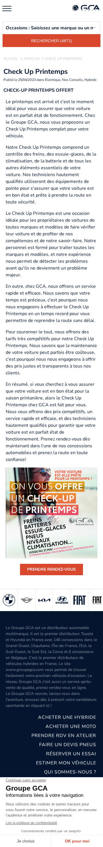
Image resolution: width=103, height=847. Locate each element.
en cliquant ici (37, 705)
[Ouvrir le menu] (6, 8)
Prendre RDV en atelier (63, 735)
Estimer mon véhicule (66, 763)
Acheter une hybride (67, 717)
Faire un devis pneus (67, 745)
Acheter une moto (70, 726)
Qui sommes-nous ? (70, 772)
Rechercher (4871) (51, 40)
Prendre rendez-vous (51, 569)
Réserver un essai (71, 754)
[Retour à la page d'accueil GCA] (86, 8)
